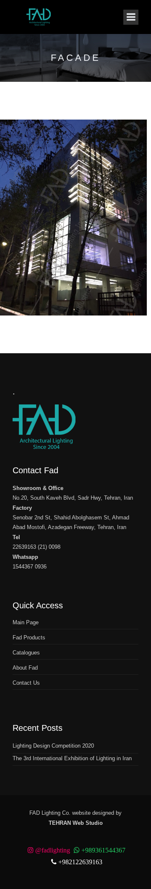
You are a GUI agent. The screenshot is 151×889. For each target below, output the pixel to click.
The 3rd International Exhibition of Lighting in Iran (72, 758)
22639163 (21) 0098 (36, 547)
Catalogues (26, 652)
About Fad (25, 668)
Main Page (26, 622)
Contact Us (26, 683)
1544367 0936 (30, 566)
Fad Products (29, 637)
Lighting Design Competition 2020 (53, 746)
